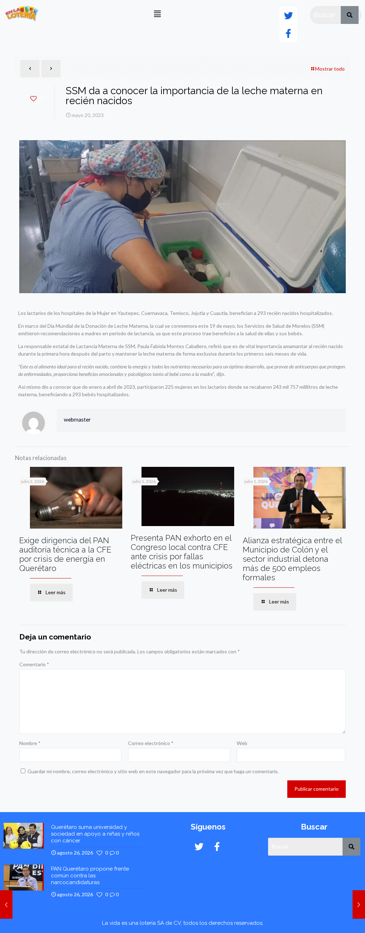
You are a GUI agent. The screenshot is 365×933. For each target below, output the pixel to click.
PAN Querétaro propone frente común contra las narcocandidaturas (90, 876)
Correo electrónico (151, 743)
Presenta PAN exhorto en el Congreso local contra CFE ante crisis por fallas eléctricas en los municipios (181, 551)
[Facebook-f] (288, 33)
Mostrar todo (330, 69)
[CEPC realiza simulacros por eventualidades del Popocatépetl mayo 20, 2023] (6, 904)
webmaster (77, 419)
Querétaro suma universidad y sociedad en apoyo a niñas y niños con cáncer (95, 834)
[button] (157, 13)
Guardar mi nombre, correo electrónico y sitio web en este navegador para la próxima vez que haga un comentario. (153, 771)
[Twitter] (288, 15)
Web (242, 743)
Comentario (34, 664)
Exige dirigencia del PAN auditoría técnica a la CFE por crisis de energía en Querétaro (65, 554)
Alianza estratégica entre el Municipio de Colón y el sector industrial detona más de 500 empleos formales (292, 559)
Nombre (30, 743)
